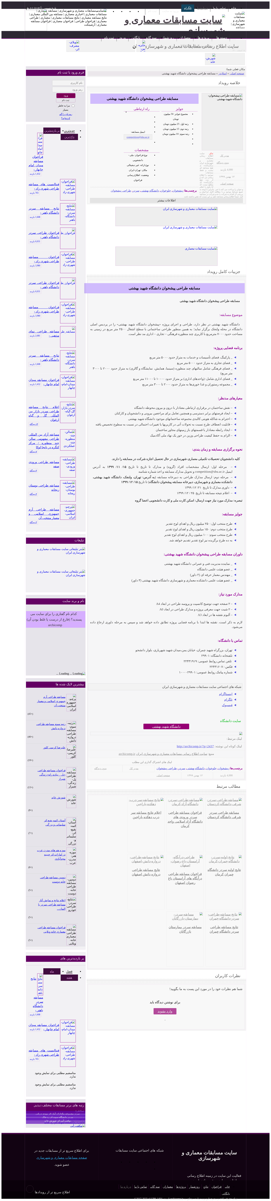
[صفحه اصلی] (234, 37)
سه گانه (151, 37)
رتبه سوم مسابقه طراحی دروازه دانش (50, 726)
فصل (69, 971)
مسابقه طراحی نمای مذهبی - (44, 333)
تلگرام (188, 8)
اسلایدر (222, 73)
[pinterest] (93, 762)
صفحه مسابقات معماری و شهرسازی (61, 1157)
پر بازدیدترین (52, 130)
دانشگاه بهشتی (150, 190)
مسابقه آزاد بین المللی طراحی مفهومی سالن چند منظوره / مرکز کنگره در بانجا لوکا (44, 441)
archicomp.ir (127, 754)
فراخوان (216, 1186)
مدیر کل (224, 155)
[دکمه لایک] (239, 713)
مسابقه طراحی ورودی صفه (44, 464)
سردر (136, 190)
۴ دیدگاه (33, 470)
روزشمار (168, 37)
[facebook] (116, 762)
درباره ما (202, 8)
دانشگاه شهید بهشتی (166, 726)
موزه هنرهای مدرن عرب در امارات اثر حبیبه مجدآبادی (51, 854)
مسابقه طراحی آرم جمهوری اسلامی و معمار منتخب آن (44, 514)
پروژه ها (203, 37)
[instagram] (128, 762)
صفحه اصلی (237, 73)
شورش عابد (58, 797)
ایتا (115, 1162)
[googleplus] (105, 762)
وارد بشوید (165, 1011)
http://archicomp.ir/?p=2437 (195, 746)
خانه (233, 8)
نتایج (205, 1186)
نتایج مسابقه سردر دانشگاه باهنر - (44, 211)
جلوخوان (165, 190)
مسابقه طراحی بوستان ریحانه (44, 488)
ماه (52, 971)
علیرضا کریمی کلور (54, 747)
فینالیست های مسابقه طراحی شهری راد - (44, 187)
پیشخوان (177, 190)
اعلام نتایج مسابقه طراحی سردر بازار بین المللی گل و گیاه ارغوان (44, 413)
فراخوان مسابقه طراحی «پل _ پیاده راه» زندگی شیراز (51, 774)
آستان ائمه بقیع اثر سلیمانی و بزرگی (54, 822)
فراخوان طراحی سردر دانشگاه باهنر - (44, 235)
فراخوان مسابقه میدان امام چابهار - (36, 163)
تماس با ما (219, 8)
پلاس (149, 1169)
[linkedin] (99, 762)
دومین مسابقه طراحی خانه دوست (52, 879)
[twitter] (110, 762)
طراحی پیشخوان (121, 190)
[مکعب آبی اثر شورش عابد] (77, 1125)
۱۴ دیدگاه (34, 424)
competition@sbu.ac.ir (138, 137)
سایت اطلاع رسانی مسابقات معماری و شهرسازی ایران (171, 754)
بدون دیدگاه (223, 162)
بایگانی (135, 37)
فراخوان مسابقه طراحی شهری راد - (44, 259)
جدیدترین (69, 130)
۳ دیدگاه (33, 522)
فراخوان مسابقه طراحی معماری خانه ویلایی (51, 929)
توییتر (124, 1162)
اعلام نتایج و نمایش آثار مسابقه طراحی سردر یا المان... (51, 904)
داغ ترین (69, 136)
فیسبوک (227, 705)
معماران (185, 37)
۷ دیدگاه (33, 451)
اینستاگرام (225, 694)
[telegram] (122, 762)
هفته (69, 977)
